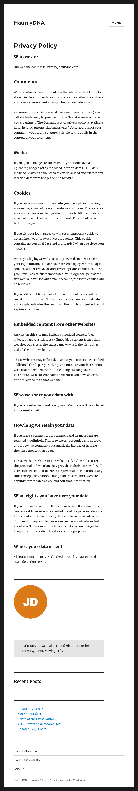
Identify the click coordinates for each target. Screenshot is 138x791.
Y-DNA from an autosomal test (39, 724)
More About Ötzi (29, 714)
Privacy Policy (38, 780)
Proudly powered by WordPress (67, 780)
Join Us (19, 769)
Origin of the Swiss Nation (36, 719)
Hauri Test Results (27, 760)
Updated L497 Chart (31, 729)
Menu (116, 23)
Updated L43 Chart (30, 709)
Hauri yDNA (29, 23)
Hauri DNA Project (27, 751)
